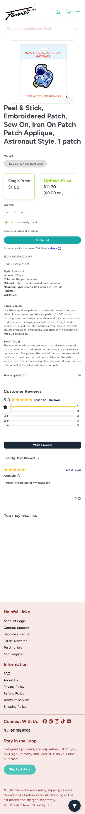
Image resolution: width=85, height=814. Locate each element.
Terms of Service (16, 700)
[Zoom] (68, 97)
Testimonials (13, 647)
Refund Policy (14, 693)
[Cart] (68, 11)
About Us (11, 680)
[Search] (76, 28)
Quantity (9, 204)
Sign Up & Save (19, 769)
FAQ (7, 673)
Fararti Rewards (15, 641)
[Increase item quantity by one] (22, 212)
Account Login (15, 621)
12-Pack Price (57, 180)
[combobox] (42, 28)
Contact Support (16, 628)
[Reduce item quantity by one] (7, 212)
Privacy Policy (14, 687)
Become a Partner (17, 634)
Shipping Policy (15, 707)
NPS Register (14, 654)
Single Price (19, 181)
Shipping (8, 230)
